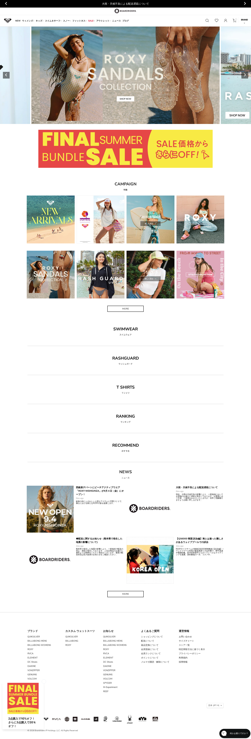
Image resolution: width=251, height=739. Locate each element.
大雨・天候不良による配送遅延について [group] (125, 4)
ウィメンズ (27, 20)
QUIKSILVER (33, 636)
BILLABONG (71, 640)
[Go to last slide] (6, 3)
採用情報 (183, 661)
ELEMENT (32, 657)
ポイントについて (149, 657)
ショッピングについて (152, 636)
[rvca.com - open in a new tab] (56, 719)
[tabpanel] (125, 75)
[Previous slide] (6, 75)
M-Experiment (110, 687)
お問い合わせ (185, 636)
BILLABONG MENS (37, 640)
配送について (147, 640)
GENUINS (32, 674)
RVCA (30, 653)
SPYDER (107, 683)
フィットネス (78, 20)
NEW (18, 20)
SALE (91, 20)
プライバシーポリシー (190, 653)
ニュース (116, 20)
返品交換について (149, 645)
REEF (106, 691)
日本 (213, 705)
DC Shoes (32, 661)
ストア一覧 (184, 645)
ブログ (125, 20)
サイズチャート (186, 640)
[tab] (105, 120)
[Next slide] (244, 3)
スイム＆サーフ (52, 20)
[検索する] (207, 21)
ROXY (30, 649)
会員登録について (149, 649)
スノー (66, 20)
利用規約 (183, 657)
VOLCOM (32, 678)
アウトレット (102, 20)
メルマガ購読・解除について (155, 661)
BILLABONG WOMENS (39, 645)
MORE (125, 308)
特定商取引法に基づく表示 (192, 649)
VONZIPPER (33, 670)
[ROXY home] (7, 20)
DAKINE (31, 666)
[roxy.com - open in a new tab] (46, 719)
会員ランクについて (151, 653)
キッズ (39, 20)
